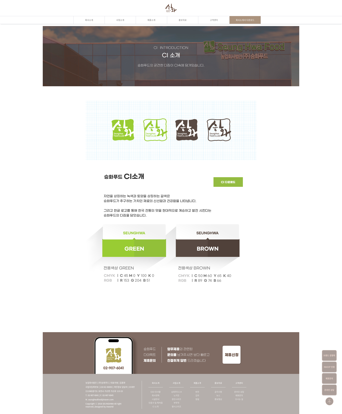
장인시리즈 (176, 399)
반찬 (197, 391)
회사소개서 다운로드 (245, 20)
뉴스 (218, 395)
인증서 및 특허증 (156, 402)
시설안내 (155, 399)
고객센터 (214, 20)
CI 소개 (156, 406)
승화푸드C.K (176, 391)
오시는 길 (239, 399)
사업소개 (120, 20)
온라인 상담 (329, 389)
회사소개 (89, 20)
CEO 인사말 (156, 391)
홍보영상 (218, 399)
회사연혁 (155, 395)
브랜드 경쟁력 (329, 355)
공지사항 (218, 391)
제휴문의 (329, 378)
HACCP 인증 (329, 366)
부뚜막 (176, 402)
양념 (197, 399)
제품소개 (151, 20)
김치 (197, 395)
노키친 (176, 395)
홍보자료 (183, 20)
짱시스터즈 (176, 406)
